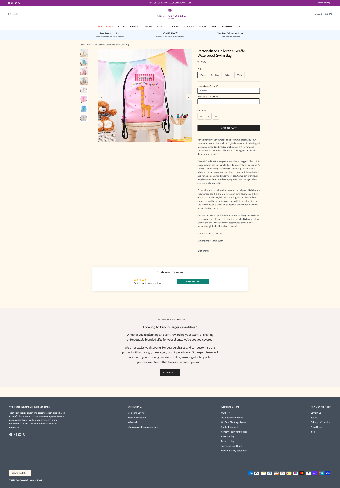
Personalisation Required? (207, 86)
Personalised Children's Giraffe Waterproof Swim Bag (108, 45)
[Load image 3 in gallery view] (145, 95)
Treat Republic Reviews (232, 417)
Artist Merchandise (137, 417)
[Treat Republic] (170, 14)
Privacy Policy (227, 436)
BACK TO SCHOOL (105, 26)
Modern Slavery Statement (234, 450)
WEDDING (203, 26)
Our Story (225, 412)
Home (82, 45)
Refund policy (227, 441)
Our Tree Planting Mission (233, 422)
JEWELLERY (134, 26)
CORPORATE (227, 26)
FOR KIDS (174, 26)
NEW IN (121, 26)
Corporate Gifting (136, 412)
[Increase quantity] (216, 116)
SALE (240, 26)
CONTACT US (170, 372)
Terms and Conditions (231, 446)
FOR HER (161, 26)
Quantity (201, 110)
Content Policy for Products (234, 431)
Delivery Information (320, 422)
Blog (313, 431)
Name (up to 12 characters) (207, 97)
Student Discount (229, 427)
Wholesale (133, 422)
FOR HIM (148, 26)
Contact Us (316, 412)
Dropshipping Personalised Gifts (143, 427)
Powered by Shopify (35, 480)
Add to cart (229, 128)
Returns (314, 417)
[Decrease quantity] (200, 116)
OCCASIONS (188, 26)
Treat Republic (21, 480)
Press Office (316, 427)
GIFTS (214, 26)
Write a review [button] (192, 281)
